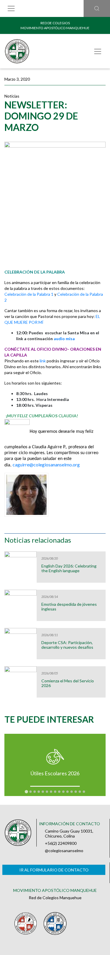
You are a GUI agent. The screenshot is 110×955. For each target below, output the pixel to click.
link (43, 360)
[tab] (26, 791)
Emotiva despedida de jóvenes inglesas (69, 606)
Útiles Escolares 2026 (55, 773)
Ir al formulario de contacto (54, 869)
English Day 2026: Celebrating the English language (69, 568)
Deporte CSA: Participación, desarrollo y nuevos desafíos (67, 645)
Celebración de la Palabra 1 (28, 294)
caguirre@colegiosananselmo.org (46, 464)
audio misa (64, 338)
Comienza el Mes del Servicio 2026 (67, 683)
